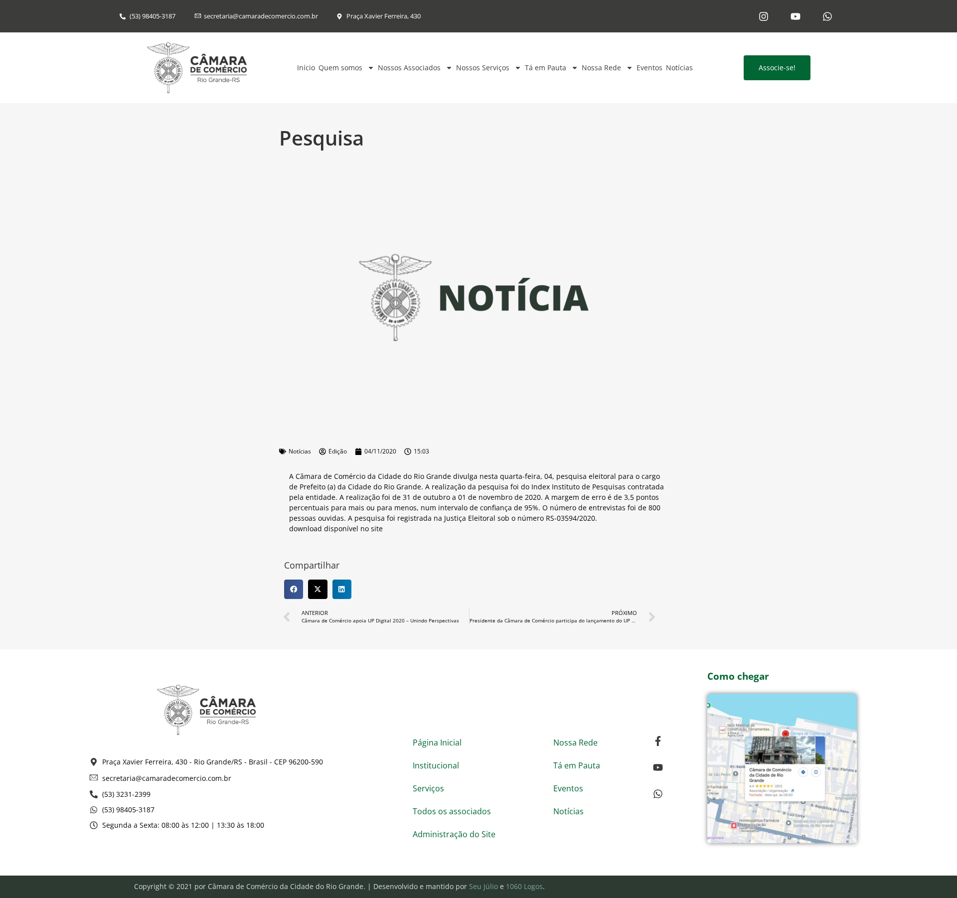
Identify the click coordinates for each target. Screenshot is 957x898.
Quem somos (340, 67)
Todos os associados (452, 811)
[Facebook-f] (658, 741)
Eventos (649, 67)
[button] (293, 589)
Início (306, 67)
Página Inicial (437, 742)
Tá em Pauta (545, 67)
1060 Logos (524, 886)
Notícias (679, 67)
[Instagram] (764, 16)
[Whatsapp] (827, 16)
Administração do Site (454, 834)
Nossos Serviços (482, 67)
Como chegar (738, 676)
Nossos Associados (409, 67)
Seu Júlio (483, 886)
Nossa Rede (601, 67)
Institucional (436, 765)
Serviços (428, 788)
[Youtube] (795, 16)
